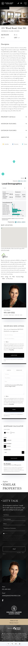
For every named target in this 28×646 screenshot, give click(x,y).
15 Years (13, 432)
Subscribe (14, 355)
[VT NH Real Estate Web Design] (14, 629)
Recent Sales (11, 315)
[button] (2, 16)
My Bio (21, 315)
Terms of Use (14, 621)
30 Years (7, 432)
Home (2, 277)
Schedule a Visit (19, 370)
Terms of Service (6, 415)
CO (10, 277)
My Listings (6, 315)
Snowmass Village (20, 277)
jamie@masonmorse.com (11, 594)
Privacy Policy (11, 349)
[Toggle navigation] (25, 3)
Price (5, 437)
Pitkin (13, 277)
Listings (6, 277)
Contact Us (9, 370)
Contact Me (16, 315)
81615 (3, 278)
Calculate (14, 458)
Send (14, 409)
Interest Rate (7, 449)
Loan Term (7, 429)
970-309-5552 (9, 312)
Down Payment (7, 443)
